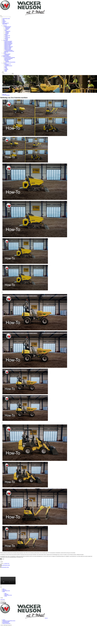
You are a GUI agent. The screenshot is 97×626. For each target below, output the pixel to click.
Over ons (7, 63)
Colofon (3, 619)
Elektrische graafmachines (8, 46)
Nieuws (5, 66)
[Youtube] (4, 603)
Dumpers (6, 33)
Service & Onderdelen (7, 56)
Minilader (6, 34)
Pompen (6, 39)
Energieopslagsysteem (9, 50)
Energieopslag (7, 37)
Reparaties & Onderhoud (8, 58)
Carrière (3, 22)
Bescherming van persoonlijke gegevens (8, 620)
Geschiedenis (6, 64)
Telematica (7, 61)
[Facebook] (3, 603)
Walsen (5, 30)
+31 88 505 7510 (6, 563)
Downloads (6, 69)
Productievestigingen (8, 65)
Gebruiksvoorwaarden (6, 621)
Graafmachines (7, 31)
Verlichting (6, 38)
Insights (5, 67)
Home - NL (4, 94)
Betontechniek (7, 27)
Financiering (6, 60)
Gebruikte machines (5, 55)
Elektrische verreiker (7, 48)
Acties (6, 68)
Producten (5, 25)
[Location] (1, 603)
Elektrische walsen (7, 45)
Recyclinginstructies (5, 622)
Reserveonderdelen (7, 59)
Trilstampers (7, 28)
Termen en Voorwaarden (6, 623)
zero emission (5, 40)
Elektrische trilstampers (8, 43)
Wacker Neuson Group (6, 590)
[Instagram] (2, 603)
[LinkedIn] (5, 603)
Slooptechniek (7, 35)
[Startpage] (22, 14)
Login (3, 19)
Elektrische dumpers (7, 49)
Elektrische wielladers (7, 47)
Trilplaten (6, 29)
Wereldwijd (4, 21)
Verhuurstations (6, 54)
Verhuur (7, 53)
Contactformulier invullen (6, 565)
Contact (3, 20)
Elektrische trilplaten (7, 44)
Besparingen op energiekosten (9, 51)
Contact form (2, 599)
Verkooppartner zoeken (6, 18)
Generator (6, 36)
